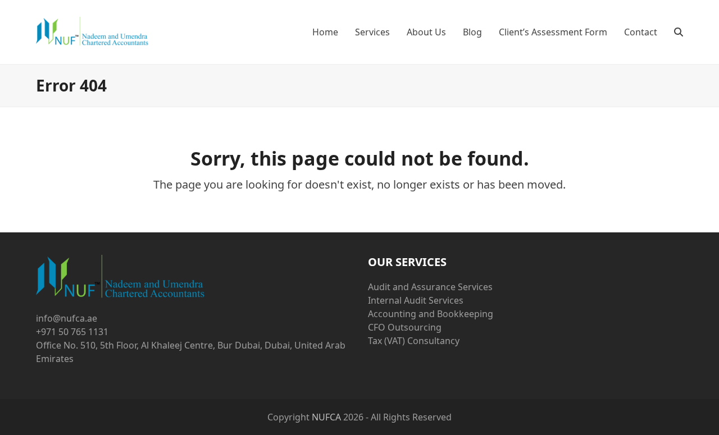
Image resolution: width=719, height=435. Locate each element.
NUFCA (326, 417)
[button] (678, 32)
